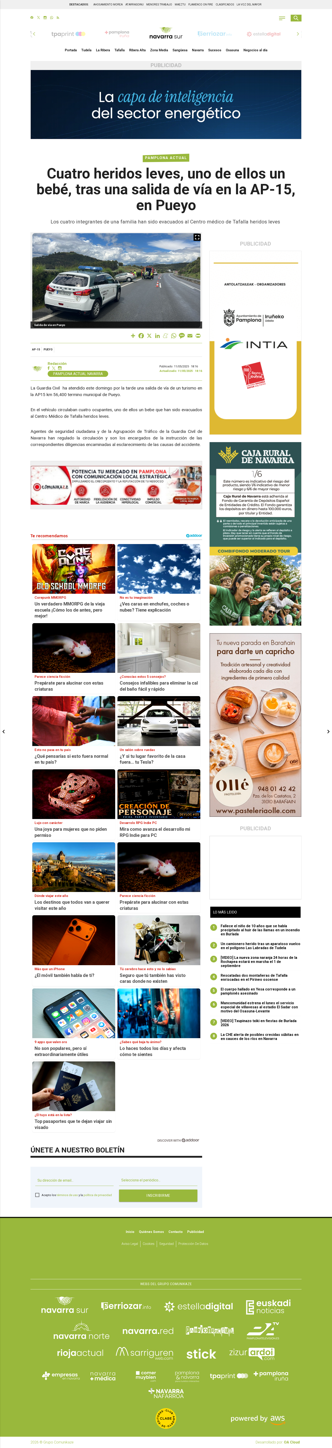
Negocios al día (255, 50)
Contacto (175, 1232)
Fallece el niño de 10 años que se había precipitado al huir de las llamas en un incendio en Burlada (256, 930)
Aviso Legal (130, 1244)
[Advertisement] (256, 867)
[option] (166, 34)
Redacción (57, 364)
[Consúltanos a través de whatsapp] (51, 18)
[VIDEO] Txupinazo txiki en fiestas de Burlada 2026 (255, 1023)
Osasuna (232, 50)
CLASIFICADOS (225, 4)
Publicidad (195, 1232)
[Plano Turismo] (187, 1376)
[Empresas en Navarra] (61, 1376)
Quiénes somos (151, 1232)
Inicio (130, 1232)
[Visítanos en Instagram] (45, 18)
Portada (71, 50)
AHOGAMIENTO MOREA (108, 4)
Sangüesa (180, 50)
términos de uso (67, 1195)
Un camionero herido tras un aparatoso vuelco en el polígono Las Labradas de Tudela (257, 946)
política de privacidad (98, 1195)
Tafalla (120, 50)
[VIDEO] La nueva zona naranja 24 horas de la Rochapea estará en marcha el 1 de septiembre (255, 962)
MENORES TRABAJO (159, 4)
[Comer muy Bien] (145, 1376)
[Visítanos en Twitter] (38, 18)
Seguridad (166, 1244)
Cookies (148, 1244)
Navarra (198, 50)
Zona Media (159, 50)
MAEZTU (180, 4)
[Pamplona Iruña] (271, 1376)
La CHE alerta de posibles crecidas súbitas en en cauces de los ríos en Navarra (256, 1037)
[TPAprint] (229, 1376)
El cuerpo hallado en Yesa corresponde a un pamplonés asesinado (254, 991)
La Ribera (103, 50)
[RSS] (58, 18)
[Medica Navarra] (103, 1376)
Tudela (86, 50)
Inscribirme (158, 1195)
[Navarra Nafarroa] (166, 1393)
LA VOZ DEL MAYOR (249, 4)
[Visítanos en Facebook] (31, 18)
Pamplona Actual (166, 158)
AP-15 (36, 349)
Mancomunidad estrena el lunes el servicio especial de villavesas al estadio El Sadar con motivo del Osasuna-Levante (255, 1007)
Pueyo (48, 349)
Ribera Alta (137, 50)
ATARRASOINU (134, 4)
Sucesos (214, 50)
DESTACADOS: (79, 4)
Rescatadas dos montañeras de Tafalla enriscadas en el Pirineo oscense (250, 978)
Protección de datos (193, 1244)
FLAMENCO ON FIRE (200, 4)
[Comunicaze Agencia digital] (166, 1265)
